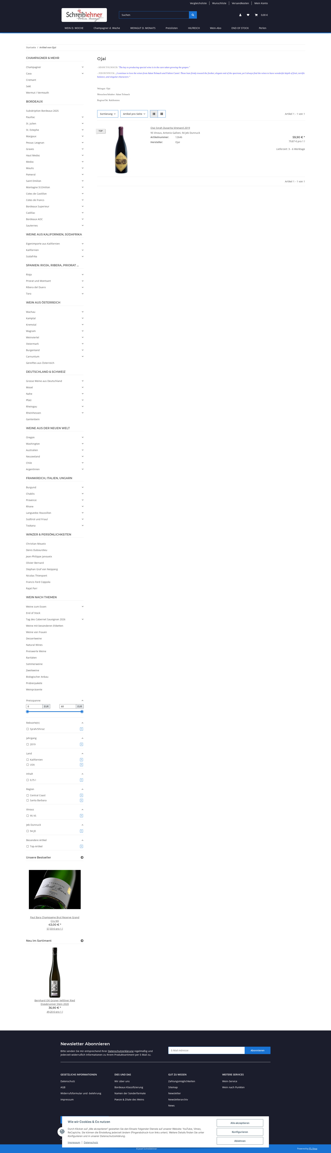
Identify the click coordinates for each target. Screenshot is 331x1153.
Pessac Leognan (35, 142)
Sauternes (32, 225)
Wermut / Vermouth (37, 92)
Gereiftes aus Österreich (40, 363)
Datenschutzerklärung (121, 1051)
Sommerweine (34, 664)
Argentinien (33, 469)
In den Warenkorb (281, 170)
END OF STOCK (240, 28)
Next (75, 899)
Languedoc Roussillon (38, 512)
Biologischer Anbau (37, 676)
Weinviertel (32, 337)
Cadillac (30, 212)
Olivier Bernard (35, 562)
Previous (34, 899)
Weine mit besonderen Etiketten (44, 625)
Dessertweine (34, 638)
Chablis (30, 493)
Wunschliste (219, 3)
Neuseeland (33, 456)
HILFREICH (194, 28)
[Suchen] (193, 15)
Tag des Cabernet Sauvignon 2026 (45, 619)
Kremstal (31, 324)
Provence (31, 500)
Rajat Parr (31, 588)
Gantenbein (33, 419)
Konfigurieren (240, 1131)
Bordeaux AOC (34, 219)
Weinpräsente (34, 689)
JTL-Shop (313, 1148)
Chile (29, 462)
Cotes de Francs (35, 200)
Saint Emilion (33, 181)
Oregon (30, 437)
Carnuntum (32, 356)
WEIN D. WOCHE (74, 28)
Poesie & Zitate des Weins (129, 1099)
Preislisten (172, 28)
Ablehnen (240, 1140)
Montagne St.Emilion (38, 187)
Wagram (31, 331)
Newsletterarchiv (178, 1099)
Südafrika (31, 256)
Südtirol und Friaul (37, 519)
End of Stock (33, 613)
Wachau (30, 311)
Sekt (28, 86)
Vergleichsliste (198, 3)
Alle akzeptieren (239, 1122)
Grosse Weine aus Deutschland (44, 381)
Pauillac (30, 117)
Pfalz (29, 400)
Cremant (31, 80)
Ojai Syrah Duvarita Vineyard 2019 (170, 127)
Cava (29, 73)
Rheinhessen (33, 412)
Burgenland (33, 350)
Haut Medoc (33, 155)
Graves (30, 149)
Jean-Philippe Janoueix (39, 556)
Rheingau (31, 406)
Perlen (262, 28)
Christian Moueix (36, 543)
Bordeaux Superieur (37, 206)
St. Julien (31, 123)
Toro (28, 293)
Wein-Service (229, 1081)
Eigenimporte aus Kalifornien (43, 243)
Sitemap (173, 1087)
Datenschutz (91, 1142)
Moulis (30, 168)
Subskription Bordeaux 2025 (42, 110)
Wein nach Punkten (233, 1087)
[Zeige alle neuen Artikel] (82, 940)
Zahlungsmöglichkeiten (181, 1081)
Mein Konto (261, 3)
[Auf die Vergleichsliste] (130, 132)
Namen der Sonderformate (130, 1093)
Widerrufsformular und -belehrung (81, 1093)
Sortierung (106, 113)
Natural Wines (34, 644)
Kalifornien (32, 250)
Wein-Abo (215, 28)
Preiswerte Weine (36, 651)
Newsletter (174, 1093)
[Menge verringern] (260, 160)
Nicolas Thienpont (36, 575)
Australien (32, 450)
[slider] (27, 711)
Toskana (31, 525)
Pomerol (31, 174)
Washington (33, 443)
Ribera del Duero (36, 287)
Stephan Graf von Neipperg (42, 569)
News (171, 1105)
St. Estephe (32, 130)
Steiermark (32, 343)
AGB (63, 1087)
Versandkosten (240, 3)
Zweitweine (32, 670)
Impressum (74, 1142)
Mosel (29, 387)
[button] (240, 15)
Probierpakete (34, 683)
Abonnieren (257, 1050)
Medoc (30, 161)
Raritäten (31, 657)
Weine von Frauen (36, 632)
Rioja (29, 274)
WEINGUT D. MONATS (143, 28)
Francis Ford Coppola (38, 582)
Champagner (33, 67)
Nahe (29, 393)
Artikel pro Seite (132, 113)
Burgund (31, 487)
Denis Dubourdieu (36, 550)
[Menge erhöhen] (302, 160)
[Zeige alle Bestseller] (82, 857)
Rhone (29, 506)
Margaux (31, 136)
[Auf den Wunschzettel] (139, 132)
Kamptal (31, 318)
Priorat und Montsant (38, 280)
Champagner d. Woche (107, 28)
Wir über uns (122, 1081)
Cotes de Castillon (36, 193)
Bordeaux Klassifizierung (128, 1087)
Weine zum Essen (36, 606)
